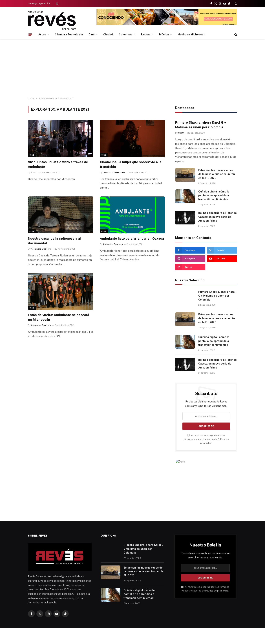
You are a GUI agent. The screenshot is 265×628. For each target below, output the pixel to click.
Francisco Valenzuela (114, 172)
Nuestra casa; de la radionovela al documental (54, 240)
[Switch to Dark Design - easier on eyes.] (235, 3)
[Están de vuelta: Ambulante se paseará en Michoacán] (60, 291)
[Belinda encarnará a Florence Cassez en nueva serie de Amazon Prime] (185, 217)
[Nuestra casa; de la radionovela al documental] (60, 214)
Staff (33, 172)
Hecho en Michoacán (191, 34)
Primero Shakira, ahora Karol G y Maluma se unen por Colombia (200, 124)
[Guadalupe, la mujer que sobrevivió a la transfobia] (132, 138)
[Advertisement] (132, 68)
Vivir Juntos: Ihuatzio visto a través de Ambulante (58, 164)
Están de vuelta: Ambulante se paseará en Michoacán (58, 317)
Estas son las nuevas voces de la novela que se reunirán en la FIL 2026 (216, 174)
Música (164, 34)
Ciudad (108, 34)
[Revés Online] (52, 20)
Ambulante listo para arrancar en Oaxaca (132, 238)
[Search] (56, 3)
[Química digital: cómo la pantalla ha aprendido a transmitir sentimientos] (185, 196)
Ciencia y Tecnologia (69, 34)
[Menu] (30, 34)
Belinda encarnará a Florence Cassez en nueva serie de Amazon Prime (217, 216)
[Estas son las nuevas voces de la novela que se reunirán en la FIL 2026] (185, 175)
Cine (91, 34)
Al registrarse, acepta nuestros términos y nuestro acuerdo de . (206, 439)
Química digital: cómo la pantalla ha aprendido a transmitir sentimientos (213, 195)
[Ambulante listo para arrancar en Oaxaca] (132, 214)
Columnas (125, 34)
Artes (42, 34)
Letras (145, 34)
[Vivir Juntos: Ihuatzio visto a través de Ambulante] (60, 138)
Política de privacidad (216, 590)
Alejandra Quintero (41, 249)
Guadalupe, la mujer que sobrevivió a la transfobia (130, 164)
